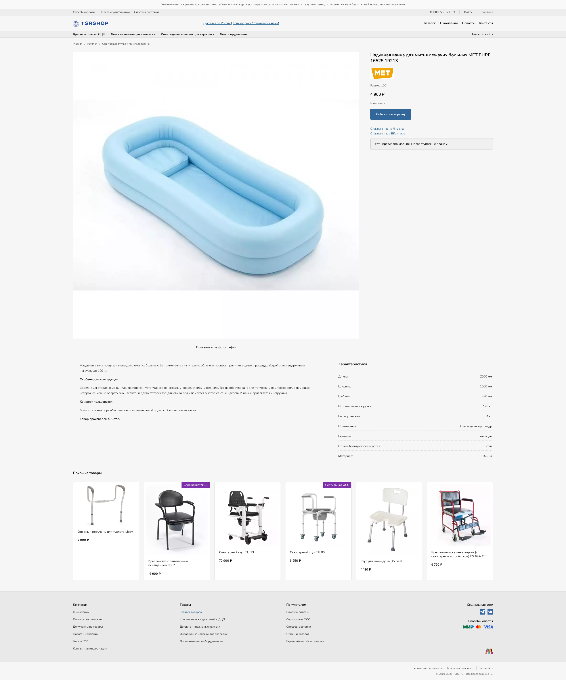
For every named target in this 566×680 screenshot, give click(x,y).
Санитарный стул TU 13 (236, 552)
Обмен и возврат (297, 634)
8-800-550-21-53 (442, 12)
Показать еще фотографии (216, 347)
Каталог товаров (191, 612)
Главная (77, 44)
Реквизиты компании (87, 619)
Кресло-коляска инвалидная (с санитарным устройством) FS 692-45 (458, 554)
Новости (468, 23)
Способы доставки (146, 12)
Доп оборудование (234, 34)
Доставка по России (217, 23)
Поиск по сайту (481, 34)
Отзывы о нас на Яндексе (387, 129)
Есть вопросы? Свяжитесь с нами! (256, 23)
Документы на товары (88, 627)
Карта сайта (486, 668)
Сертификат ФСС (298, 619)
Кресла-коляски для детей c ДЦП (202, 619)
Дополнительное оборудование (201, 641)
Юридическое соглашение (426, 668)
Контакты (486, 23)
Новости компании (86, 634)
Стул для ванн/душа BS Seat (381, 561)
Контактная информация (90, 649)
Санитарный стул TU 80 (307, 552)
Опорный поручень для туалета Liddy (105, 532)
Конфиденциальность (460, 668)
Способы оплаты (84, 12)
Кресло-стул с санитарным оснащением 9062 (168, 563)
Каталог (430, 23)
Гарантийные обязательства (305, 641)
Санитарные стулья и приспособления (125, 44)
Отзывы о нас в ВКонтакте (387, 134)
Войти (468, 12)
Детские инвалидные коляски (133, 34)
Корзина (487, 12)
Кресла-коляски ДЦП (89, 34)
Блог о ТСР (80, 641)
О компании (449, 23)
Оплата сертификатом (114, 12)
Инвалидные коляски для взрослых (187, 34)
